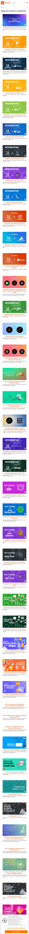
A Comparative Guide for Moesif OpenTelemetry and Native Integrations (14, 428)
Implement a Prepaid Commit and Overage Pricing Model (14, 727)
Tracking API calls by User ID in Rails (14, 562)
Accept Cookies (16, 931)
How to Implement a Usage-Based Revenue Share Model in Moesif (14, 705)
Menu (3, 7)
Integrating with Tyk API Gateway (14, 137)
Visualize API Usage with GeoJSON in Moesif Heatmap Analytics (14, 872)
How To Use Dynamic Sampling (14, 772)
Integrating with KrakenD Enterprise (14, 223)
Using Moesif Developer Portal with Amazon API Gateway (15, 358)
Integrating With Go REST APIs (14, 93)
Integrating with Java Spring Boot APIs (14, 115)
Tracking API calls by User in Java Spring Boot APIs (14, 517)
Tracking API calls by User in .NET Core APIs (14, 584)
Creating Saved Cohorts (14, 794)
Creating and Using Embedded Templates (14, 750)
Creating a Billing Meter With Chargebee (14, 673)
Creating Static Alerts (14, 816)
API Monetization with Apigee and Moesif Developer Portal (14, 716)
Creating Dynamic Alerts (14, 896)
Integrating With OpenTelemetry (14, 336)
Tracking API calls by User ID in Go (14, 495)
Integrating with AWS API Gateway (14, 49)
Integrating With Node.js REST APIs (14, 314)
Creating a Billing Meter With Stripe (14, 651)
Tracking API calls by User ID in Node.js (14, 607)
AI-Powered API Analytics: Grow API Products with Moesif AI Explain (14, 838)
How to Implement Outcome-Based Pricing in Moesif (14, 849)
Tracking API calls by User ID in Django (14, 629)
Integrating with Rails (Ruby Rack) (14, 158)
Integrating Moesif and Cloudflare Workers (14, 266)
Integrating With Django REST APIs (14, 473)
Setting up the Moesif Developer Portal (14, 27)
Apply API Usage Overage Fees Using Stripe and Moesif (14, 382)
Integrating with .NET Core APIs (14, 180)
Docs (14, 2)
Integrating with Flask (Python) (14, 202)
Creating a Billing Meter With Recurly (14, 694)
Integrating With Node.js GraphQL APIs (15, 451)
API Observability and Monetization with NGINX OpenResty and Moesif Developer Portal (14, 291)
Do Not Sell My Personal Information (16, 928)
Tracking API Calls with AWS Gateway (14, 540)
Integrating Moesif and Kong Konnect (14, 245)
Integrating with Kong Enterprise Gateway (14, 71)
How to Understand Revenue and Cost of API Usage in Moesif (14, 405)
